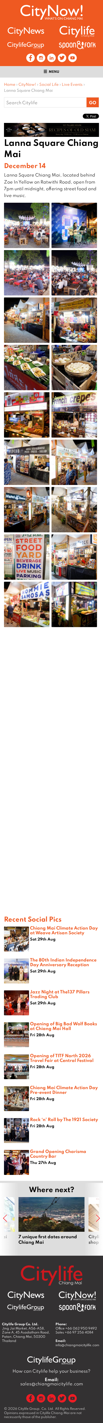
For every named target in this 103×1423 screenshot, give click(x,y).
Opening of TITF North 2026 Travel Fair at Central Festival (62, 1057)
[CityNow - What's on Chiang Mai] (77, 1296)
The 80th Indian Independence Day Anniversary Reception (63, 962)
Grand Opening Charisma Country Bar (58, 1153)
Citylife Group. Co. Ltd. (36, 1408)
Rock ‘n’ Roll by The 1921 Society (64, 1119)
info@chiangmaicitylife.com (77, 1345)
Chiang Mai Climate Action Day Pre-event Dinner (64, 1089)
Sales (74, 1332)
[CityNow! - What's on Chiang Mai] (52, 12)
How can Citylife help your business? (51, 1371)
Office (76, 1328)
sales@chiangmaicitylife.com (51, 1382)
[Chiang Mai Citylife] (77, 31)
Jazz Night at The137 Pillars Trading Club (60, 994)
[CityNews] (26, 31)
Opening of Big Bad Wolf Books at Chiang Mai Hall (63, 1026)
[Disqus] (51, 710)
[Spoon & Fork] (77, 45)
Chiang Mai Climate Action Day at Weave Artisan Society (64, 930)
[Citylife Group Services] (26, 45)
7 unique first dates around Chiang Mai (51, 1223)
